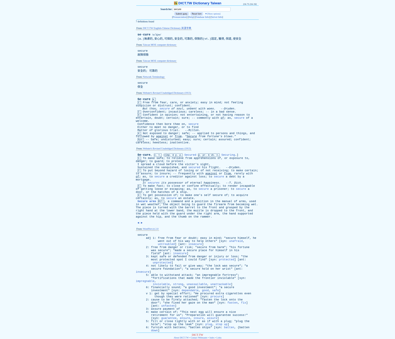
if (208, 321)
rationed (190, 296)
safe (185, 133)
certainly (143, 198)
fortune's (214, 136)
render (233, 185)
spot (180, 259)
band (180, 210)
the (180, 164)
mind (217, 102)
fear (163, 102)
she (167, 302)
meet (157, 127)
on (183, 124)
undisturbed (170, 139)
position (201, 201)
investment (205, 287)
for (211, 250)
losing (189, 170)
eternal (196, 182)
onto (232, 299)
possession (163, 195)
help (200, 241)
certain (172, 117)
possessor (175, 182)
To (144, 158)
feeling (237, 102)
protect (177, 161)
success (238, 315)
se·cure (143, 34)
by (152, 136)
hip (158, 216)
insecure (195, 244)
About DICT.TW (181, 338)
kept (154, 256)
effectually (210, 185)
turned (163, 207)
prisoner (220, 189)
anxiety (191, 102)
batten (195, 327)
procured (207, 293)
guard (158, 161)
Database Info (202, 17)
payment (169, 308)
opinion (171, 114)
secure (142, 50)
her (218, 268)
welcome (142, 121)
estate (188, 198)
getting (147, 189)
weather (154, 204)
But (145, 108)
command (177, 201)
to (248, 114)
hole (154, 324)
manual (227, 201)
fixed (175, 302)
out (168, 241)
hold (205, 268)
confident (182, 105)
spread (146, 164)
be (168, 299)
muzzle (198, 210)
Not (145, 133)
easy (204, 102)
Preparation (196, 315)
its (163, 182)
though (159, 296)
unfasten (168, 305)
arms (242, 201)
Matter (142, 130)
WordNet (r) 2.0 (150, 229)
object (175, 204)
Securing (228, 154)
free (161, 238)
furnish (157, 327)
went (161, 241)
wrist (226, 268)
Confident (150, 114)
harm (220, 247)
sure (185, 117)
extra (220, 293)
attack (187, 275)
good (191, 287)
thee (176, 124)
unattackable (220, 284)
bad (221, 111)
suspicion (143, 105)
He (197, 293)
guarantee (223, 315)
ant (182, 244)
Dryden (229, 108)
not (226, 102)
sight (204, 164)
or (182, 102)
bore (168, 124)
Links (218, 338)
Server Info (216, 17)
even (247, 293)
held (156, 213)
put (150, 170)
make (151, 158)
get (150, 195)
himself (243, 238)
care (173, 102)
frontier (209, 278)
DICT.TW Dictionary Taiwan (199, 3)
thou (152, 108)
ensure (219, 312)
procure (216, 296)
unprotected (162, 262)
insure (165, 173)
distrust (164, 105)
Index (212, 338)
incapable (247, 185)
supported (245, 213)
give (191, 265)
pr (204, 155)
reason (240, 114)
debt (232, 176)
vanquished (169, 167)
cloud (160, 164)
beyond (160, 170)
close (176, 185)
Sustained (145, 167)
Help (191, 17)
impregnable (211, 275)
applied (203, 133)
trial (174, 130)
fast (159, 185)
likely (163, 265)
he (254, 238)
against (162, 136)
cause (155, 299)
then (159, 124)
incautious (176, 111)
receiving (220, 170)
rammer (205, 216)
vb (212, 155)
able (154, 275)
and (232, 133)
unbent (192, 108)
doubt (158, 117)
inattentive (179, 142)
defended (180, 256)
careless (195, 111)
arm (216, 213)
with (202, 108)
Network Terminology (154, 77)
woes (210, 108)
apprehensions (205, 158)
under (191, 213)
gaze (191, 302)
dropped (216, 210)
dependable (190, 290)
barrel (190, 207)
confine (193, 185)
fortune (243, 247)
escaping (176, 189)
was (153, 250)
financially (160, 287)
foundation (171, 268)
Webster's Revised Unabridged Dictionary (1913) (167, 93)
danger (173, 127)
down (154, 330)
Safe (154, 139)
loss (202, 176)
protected (167, 259)
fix (243, 302)
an (180, 198)
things (241, 133)
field (155, 253)
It (144, 182)
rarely (239, 173)
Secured (190, 154)
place (203, 250)
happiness (211, 182)
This (185, 312)
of (173, 108)
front (213, 207)
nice (232, 312)
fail (178, 265)
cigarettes (234, 293)
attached (190, 299)
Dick (237, 182)
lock (217, 265)
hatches (164, 192)
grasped (232, 207)
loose (158, 189)
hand (149, 210)
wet (143, 204)
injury (219, 256)
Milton (193, 130)
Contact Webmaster (199, 338)
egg (201, 312)
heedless (159, 142)
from (154, 102)
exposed (156, 133)
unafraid (236, 241)
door (139, 192)
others (210, 241)
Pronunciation (179, 17)
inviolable (225, 278)
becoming (242, 204)
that (181, 278)
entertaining (197, 114)
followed (142, 136)
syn (223, 241)
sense (230, 111)
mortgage (142, 179)
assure (146, 173)
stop (168, 324)
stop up (221, 324)
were (178, 296)
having (228, 114)
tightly (181, 321)
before (171, 164)
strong (178, 284)
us (178, 315)
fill (154, 321)
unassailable (197, 284)
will (208, 312)
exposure (236, 158)
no (164, 127)
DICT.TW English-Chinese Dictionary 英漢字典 (167, 28)
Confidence (145, 124)
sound (175, 287)
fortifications (165, 278)
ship (183, 192)
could (192, 259)
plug (227, 321)
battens (179, 327)
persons (222, 133)
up (175, 324)
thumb (182, 216)
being (186, 204)
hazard (172, 170)
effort (185, 293)
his (204, 167)
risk (188, 247)
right (140, 210)
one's (198, 195)
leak (188, 324)
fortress (229, 275)
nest (193, 312)
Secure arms (146, 201)
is (154, 207)
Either (142, 127)
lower (170, 210)
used (252, 201)
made (178, 250)
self (207, 195)
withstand (172, 275)
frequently (186, 173)
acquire (242, 195)
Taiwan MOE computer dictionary (159, 44)
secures (154, 182)
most (154, 259)
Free (146, 102)
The (138, 207)
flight (214, 167)
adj (148, 238)
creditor (176, 176)
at (156, 210)
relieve (178, 158)
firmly (176, 299)
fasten (207, 299)
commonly (203, 117)
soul (180, 108)
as (229, 117)
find (195, 127)
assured (225, 139)
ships (206, 327)
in (210, 102)
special (172, 293)
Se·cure (143, 99)
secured (194, 167)
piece (147, 207)
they (169, 296)
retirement (159, 315)
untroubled (166, 244)
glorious (161, 130)
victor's (192, 164)
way (187, 241)
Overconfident (154, 111)
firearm (220, 204)
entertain (143, 117)
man (211, 302)
